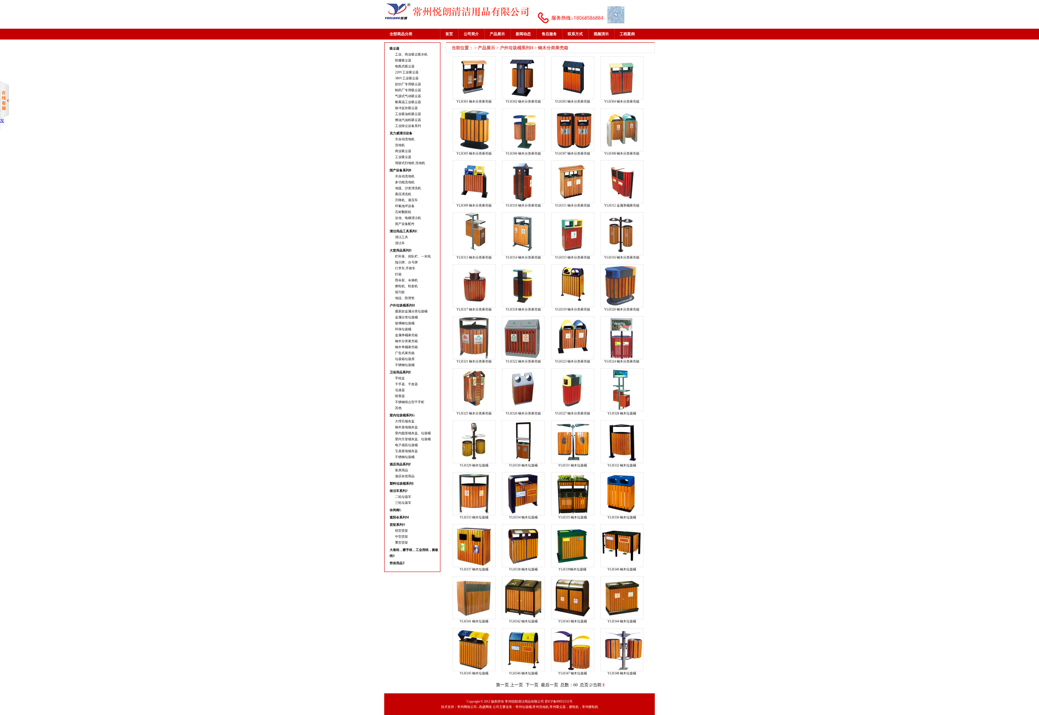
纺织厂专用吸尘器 (408, 84)
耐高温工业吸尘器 (408, 102)
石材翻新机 (403, 212)
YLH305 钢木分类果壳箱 (474, 153)
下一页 (531, 685)
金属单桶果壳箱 (406, 335)
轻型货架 (401, 531)
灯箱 (398, 274)
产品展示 (497, 34)
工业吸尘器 (403, 157)
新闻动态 (523, 34)
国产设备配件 (405, 224)
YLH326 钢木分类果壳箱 (523, 413)
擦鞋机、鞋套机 (406, 286)
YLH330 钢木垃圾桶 (523, 465)
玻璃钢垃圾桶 (405, 323)
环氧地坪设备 (405, 206)
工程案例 (627, 34)
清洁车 (400, 243)
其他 (398, 408)
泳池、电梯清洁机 (408, 218)
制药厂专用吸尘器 (408, 90)
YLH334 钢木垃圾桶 (523, 517)
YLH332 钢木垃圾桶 (621, 465)
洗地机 (400, 145)
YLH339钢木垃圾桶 (572, 569)
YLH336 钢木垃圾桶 (621, 517)
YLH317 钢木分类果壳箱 (474, 309)
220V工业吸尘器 (407, 72)
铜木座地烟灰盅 (406, 427)
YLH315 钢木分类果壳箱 (572, 257)
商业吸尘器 (403, 151)
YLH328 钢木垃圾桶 (621, 413)
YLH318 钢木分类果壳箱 (523, 309)
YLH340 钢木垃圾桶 (621, 569)
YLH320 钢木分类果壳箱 (621, 309)
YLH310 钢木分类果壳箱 (523, 205)
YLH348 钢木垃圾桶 (621, 673)
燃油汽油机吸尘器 (408, 120)
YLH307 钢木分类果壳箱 (572, 153)
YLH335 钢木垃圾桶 (572, 517)
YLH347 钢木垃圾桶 (572, 673)
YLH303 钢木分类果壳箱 (572, 101)
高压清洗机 (403, 194)
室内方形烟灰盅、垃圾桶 (413, 439)
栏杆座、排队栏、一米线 (413, 256)
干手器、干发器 (406, 384)
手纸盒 (400, 378)
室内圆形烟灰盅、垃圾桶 (413, 433)
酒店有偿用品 (405, 476)
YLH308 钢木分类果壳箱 (621, 153)
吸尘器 (394, 48)
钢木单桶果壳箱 (406, 347)
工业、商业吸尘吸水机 (411, 54)
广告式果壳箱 (405, 353)
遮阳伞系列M (399, 517)
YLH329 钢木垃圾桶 (474, 465)
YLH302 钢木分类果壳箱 (523, 101)
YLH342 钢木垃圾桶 (523, 621)
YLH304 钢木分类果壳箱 (621, 101)
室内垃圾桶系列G (402, 415)
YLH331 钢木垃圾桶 (572, 465)
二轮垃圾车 (403, 497)
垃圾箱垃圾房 (405, 359)
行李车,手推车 (405, 268)
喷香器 (400, 396)
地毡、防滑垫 (405, 298)
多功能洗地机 (405, 182)
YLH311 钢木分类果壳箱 (572, 205)
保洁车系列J (398, 491)
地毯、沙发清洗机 (408, 188)
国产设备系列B (400, 170)
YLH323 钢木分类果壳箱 (572, 361)
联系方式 (575, 34)
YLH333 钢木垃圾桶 (474, 517)
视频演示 (601, 34)
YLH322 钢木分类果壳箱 (523, 361)
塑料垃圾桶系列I (402, 483)
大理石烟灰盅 (405, 421)
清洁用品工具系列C (404, 231)
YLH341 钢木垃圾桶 (474, 621)
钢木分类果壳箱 (406, 341)
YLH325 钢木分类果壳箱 (474, 413)
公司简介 (471, 34)
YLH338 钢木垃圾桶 (523, 569)
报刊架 (400, 292)
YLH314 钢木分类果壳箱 (523, 257)
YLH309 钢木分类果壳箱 (474, 205)
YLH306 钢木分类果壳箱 (523, 153)
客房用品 (401, 470)
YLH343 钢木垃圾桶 (572, 621)
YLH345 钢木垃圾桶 (474, 673)
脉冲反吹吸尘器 (406, 108)
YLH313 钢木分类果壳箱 (474, 257)
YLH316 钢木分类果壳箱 (621, 257)
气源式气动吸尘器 (408, 96)
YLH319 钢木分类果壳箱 (572, 309)
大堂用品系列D (401, 250)
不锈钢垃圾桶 (405, 365)
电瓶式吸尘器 (405, 66)
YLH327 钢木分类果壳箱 (572, 413)
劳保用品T (397, 563)
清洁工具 (401, 237)
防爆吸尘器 (403, 60)
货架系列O (397, 525)
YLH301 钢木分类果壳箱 (474, 101)
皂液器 (400, 390)
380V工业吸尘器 (407, 78)
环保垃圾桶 (403, 329)
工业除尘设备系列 (408, 126)
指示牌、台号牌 (406, 262)
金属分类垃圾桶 (406, 317)
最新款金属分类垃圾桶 (411, 311)
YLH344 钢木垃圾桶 (621, 621)
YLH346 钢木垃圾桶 (523, 673)
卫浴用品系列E (400, 372)
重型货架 (401, 542)
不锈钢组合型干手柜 (409, 402)
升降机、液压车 (406, 200)
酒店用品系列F (400, 464)
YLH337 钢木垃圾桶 (474, 569)
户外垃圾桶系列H (402, 305)
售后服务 (549, 34)
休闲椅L (396, 510)
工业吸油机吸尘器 (408, 114)
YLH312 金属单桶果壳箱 (621, 205)
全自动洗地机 (405, 139)
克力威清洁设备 (401, 133)
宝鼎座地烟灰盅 (406, 451)
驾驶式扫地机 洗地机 (410, 163)
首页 (449, 34)
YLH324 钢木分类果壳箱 (621, 361)
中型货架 (401, 536)
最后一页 (549, 685)
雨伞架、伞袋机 (406, 280)
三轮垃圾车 (403, 503)
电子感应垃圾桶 (406, 445)
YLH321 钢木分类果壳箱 (474, 361)
